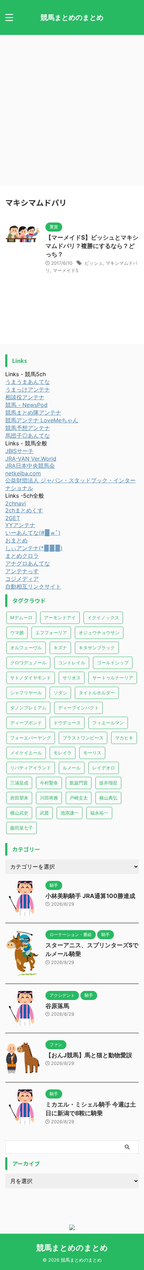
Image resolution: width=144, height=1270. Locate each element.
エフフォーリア (51, 632)
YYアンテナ (20, 524)
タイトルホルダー (97, 692)
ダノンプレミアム (28, 707)
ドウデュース (67, 722)
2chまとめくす (24, 510)
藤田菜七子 (21, 828)
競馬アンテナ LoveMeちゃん (41, 420)
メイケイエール (26, 753)
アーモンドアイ (60, 617)
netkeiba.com (23, 473)
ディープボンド (26, 722)
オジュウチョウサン (99, 632)
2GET (12, 517)
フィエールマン (108, 722)
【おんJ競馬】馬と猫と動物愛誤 (88, 1055)
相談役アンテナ (24, 397)
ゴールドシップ (113, 662)
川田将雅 (49, 798)
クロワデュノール (28, 662)
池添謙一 (69, 813)
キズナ (60, 647)
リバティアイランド (30, 768)
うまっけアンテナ (27, 389)
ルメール (72, 768)
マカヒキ (124, 737)
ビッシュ (94, 263)
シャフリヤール (26, 692)
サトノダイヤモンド (30, 677)
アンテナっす (22, 571)
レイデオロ (103, 768)
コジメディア (22, 578)
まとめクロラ (22, 555)
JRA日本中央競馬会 (30, 465)
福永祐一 (99, 813)
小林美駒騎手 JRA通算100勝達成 (90, 895)
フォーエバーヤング (30, 737)
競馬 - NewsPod (26, 404)
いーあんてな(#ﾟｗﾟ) (32, 532)
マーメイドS (65, 270)
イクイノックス (103, 617)
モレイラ (62, 753)
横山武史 (19, 813)
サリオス (72, 677)
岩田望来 (19, 798)
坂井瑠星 (108, 783)
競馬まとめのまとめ (72, 17)
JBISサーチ (19, 450)
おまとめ (16, 540)
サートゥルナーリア (112, 677)
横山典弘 (108, 798)
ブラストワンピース (83, 737)
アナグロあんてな (27, 563)
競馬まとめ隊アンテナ (33, 412)
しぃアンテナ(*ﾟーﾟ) (34, 548)
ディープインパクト (78, 707)
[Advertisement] (72, 110)
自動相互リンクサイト (33, 586)
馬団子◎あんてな (27, 435)
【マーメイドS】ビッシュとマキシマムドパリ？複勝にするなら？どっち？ (91, 246)
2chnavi (15, 503)
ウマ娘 (17, 632)
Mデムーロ (21, 617)
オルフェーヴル (26, 647)
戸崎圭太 (79, 798)
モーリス (92, 753)
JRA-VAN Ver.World (30, 458)
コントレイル (71, 662)
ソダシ (60, 692)
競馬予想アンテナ (27, 427)
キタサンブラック (97, 647)
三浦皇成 (19, 783)
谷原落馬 (57, 1005)
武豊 (44, 813)
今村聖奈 (49, 783)
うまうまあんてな (27, 381)
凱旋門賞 (79, 783)
